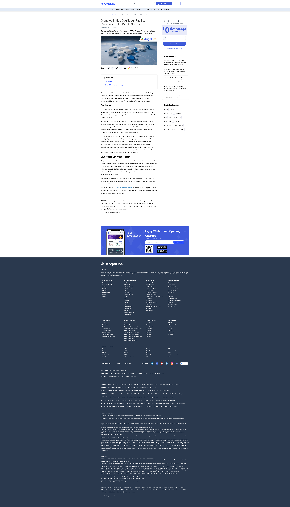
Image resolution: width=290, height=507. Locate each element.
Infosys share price (172, 350)
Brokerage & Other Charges (108, 284)
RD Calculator (149, 300)
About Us (104, 286)
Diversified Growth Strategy (114, 85)
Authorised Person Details (130, 338)
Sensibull (111, 376)
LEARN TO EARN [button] (106, 320)
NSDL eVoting (182, 489)
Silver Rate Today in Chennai (151, 397)
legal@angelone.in (140, 478)
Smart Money (105, 324)
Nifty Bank (115, 384)
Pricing (160, 9)
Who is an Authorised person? (131, 326)
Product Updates (179, 125)
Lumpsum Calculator (151, 288)
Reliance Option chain (152, 390)
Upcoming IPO (127, 292)
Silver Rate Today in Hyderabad (118, 397)
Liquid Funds (129, 406)
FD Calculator (149, 298)
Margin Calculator (150, 284)
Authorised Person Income (130, 330)
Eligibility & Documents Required (131, 332)
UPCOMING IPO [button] (172, 320)
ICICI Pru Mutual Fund (164, 403)
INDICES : (103, 384)
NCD (125, 304)
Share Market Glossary (151, 326)
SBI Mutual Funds (131, 403)
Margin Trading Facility (142, 373)
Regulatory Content (117, 487)
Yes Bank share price (106, 356)
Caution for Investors (129, 492)
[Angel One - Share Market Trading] (108, 4)
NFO (125, 290)
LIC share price (171, 356)
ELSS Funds (121, 406)
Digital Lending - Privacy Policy (116, 489)
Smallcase (116, 376)
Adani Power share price (151, 350)
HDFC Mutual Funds (153, 403)
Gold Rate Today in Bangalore (177, 393)
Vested (127, 376)
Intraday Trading (172, 290)
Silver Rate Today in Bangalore (134, 397)
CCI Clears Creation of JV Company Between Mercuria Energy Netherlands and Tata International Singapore (175, 62)
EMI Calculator (149, 310)
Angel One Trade (122, 373)
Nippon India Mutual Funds (178, 403)
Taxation (182, 129)
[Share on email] (125, 68)
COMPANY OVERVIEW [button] (107, 280)
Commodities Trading (173, 298)
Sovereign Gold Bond (129, 312)
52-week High (149, 328)
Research (166, 129)
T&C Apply (181, 487)
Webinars (104, 294)
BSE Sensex (155, 384)
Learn (127, 9)
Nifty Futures (111, 387)
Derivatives (170, 296)
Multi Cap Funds (173, 406)
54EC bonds (127, 310)
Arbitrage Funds (148, 406)
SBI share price (127, 354)
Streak (122, 376)
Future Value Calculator (151, 294)
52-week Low (149, 330)
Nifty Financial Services (126, 384)
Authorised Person (172, 304)
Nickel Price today (149, 400)
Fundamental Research (107, 328)
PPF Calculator (149, 308)
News (133, 9)
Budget (166, 109)
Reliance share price (172, 348)
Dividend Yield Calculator (151, 292)
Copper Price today (115, 400)
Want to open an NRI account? (174, 48)
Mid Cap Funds (164, 406)
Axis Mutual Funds (141, 403)
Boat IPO (170, 328)
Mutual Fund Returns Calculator (153, 306)
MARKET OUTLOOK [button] (151, 320)
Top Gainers (149, 332)
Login (177, 4)
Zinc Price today (139, 400)
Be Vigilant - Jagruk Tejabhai (108, 336)
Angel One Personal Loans (132, 489)
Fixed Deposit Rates (159, 373)
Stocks (125, 282)
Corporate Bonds (128, 306)
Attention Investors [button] (107, 414)
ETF (125, 298)
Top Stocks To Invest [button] (108, 347)
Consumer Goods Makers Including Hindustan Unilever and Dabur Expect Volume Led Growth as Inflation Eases (175, 80)
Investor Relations (106, 292)
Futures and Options (128, 294)
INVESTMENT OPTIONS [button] (130, 280)
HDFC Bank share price (129, 348)
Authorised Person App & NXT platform (133, 336)
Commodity (126, 302)
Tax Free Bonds (127, 308)
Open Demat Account (164, 4)
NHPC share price (128, 350)
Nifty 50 (109, 384)
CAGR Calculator (150, 290)
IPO (169, 294)
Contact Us (104, 288)
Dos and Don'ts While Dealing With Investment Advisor (160, 487)
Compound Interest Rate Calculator (154, 296)
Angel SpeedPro (131, 373)
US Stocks (126, 296)
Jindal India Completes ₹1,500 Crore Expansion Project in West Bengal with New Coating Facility (175, 71)
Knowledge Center (106, 322)
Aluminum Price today (127, 400)
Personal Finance (168, 125)
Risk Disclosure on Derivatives (115, 492)
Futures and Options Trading (174, 300)
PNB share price (149, 352)
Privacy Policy (128, 481)
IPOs (170, 117)
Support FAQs (128, 363)
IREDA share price (106, 352)
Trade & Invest (105, 9)
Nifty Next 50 (137, 384)
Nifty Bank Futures (121, 387)
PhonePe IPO (171, 332)
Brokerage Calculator (151, 282)
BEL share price (149, 356)
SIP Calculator (149, 286)
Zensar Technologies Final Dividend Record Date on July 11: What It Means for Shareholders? (175, 88)
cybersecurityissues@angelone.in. (144, 476)
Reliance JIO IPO (172, 324)
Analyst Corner (171, 306)
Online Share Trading (173, 288)
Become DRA (127, 324)
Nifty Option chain (112, 390)
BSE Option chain (164, 390)
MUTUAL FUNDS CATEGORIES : (109, 406)
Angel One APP (113, 373)
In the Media (104, 290)
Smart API (151, 373)
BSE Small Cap (164, 384)
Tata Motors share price (107, 354)
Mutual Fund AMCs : (106, 403)
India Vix (171, 384)
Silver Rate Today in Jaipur (166, 397)
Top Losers (148, 334)
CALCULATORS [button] (150, 280)
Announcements (149, 324)
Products (139, 9)
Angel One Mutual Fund (119, 403)
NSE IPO (170, 322)
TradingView (133, 376)
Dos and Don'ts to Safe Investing (132, 487)
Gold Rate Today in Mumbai (116, 393)
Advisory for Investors (154, 489)
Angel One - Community (107, 334)
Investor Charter (144, 489)
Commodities (173, 109)
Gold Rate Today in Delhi (131, 393)
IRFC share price (105, 348)
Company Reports (106, 332)
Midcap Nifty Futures (133, 387)
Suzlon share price (106, 350)
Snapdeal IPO (171, 334)
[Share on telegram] (108, 68)
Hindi (165, 117)
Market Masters (177, 117)
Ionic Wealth (123, 370)
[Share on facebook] (120, 68)
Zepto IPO (170, 330)
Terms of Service (137, 481)
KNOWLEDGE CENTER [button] (173, 280)
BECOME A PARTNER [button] (129, 320)
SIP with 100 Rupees (128, 286)
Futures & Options (168, 113)
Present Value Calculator (151, 302)
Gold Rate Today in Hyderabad (160, 393)
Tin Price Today (171, 400)
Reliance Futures (144, 387)
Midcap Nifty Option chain (138, 390)
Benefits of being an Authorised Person (133, 328)
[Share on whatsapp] (112, 68)
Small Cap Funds (138, 406)
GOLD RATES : (104, 393)
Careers (104, 296)
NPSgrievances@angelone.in (107, 475)
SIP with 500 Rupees (128, 288)
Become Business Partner (130, 322)
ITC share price (171, 352)
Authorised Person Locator (130, 340)
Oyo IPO (170, 326)
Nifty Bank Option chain (125, 390)
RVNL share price (128, 352)
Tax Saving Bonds (128, 314)
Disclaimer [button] (104, 456)
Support (166, 9)
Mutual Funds (177, 121)
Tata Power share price (129, 356)
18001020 (118, 363)
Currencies (126, 300)
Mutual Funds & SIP (117, 9)
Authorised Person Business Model (132, 334)
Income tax (170, 302)
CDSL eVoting (173, 489)
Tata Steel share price (151, 348)
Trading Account (172, 286)
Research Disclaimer (106, 487)
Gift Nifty (177, 384)
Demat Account (171, 284)
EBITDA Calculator (150, 304)
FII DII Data (148, 336)
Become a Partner (150, 9)
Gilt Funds (156, 406)
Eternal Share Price (150, 354)
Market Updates (168, 121)
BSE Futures (153, 387)
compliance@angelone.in (138, 473)
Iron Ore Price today (161, 400)
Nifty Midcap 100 (146, 384)
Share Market (174, 129)
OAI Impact (108, 81)
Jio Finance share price (173, 354)
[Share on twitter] (116, 68)
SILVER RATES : (105, 397)
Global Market (178, 113)
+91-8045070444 (126, 476)
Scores (143, 487)
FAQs (176, 487)
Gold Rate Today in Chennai (145, 393)
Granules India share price (124, 187)
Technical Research (106, 330)
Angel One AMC (115, 370)
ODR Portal (103, 492)
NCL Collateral (165, 489)
